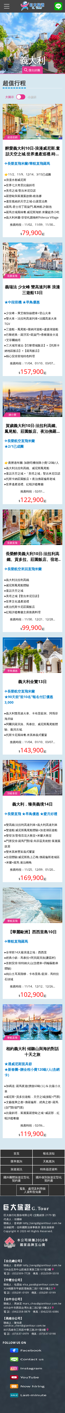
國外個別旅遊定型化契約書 (49, 1178)
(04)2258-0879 (21, 1311)
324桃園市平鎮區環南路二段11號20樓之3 (28, 1288)
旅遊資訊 (16, 1169)
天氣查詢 (49, 1161)
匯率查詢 (16, 1161)
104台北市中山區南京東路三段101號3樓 (28, 1269)
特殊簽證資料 (48, 1169)
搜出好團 (34, 70)
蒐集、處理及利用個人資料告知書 (33, 1190)
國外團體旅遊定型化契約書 (16, 1178)
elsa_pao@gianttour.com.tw (40, 1284)
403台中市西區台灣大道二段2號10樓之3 (28, 1307)
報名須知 (49, 1153)
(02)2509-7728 (21, 1273)
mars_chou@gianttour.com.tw (42, 1303)
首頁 (16, 1153)
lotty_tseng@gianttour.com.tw (42, 1223)
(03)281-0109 (20, 1292)
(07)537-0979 (20, 1333)
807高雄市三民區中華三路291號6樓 (25, 1329)
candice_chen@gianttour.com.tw (25, 1325)
